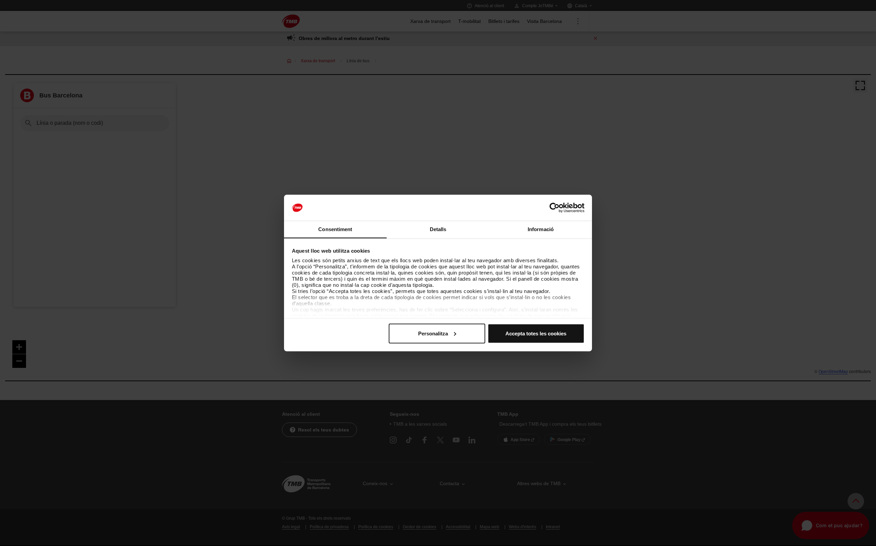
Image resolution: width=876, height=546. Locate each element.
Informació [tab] (541, 229)
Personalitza (433, 333)
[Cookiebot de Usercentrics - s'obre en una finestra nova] (554, 208)
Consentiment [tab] (335, 229)
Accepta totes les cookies (535, 333)
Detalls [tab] (438, 229)
